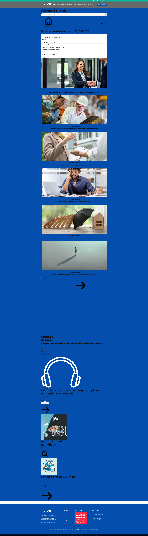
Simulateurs (84, 4)
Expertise (58, 4)
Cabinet (54, 4)
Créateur (67, 4)
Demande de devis (102, 4)
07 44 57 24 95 (95, 0)
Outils (79, 4)
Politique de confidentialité (72, 529)
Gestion (62, 4)
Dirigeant (71, 4)
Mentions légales (62, 529)
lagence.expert (95, 529)
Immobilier (76, 4)
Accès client (104, 0)
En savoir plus (95, 535)
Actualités (90, 4)
